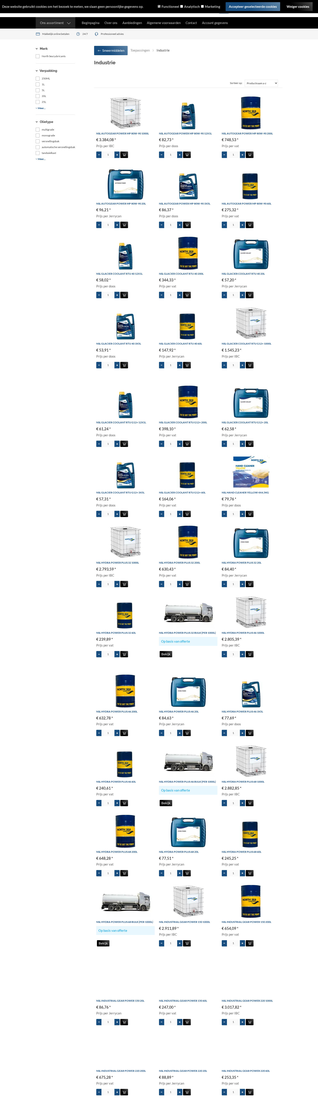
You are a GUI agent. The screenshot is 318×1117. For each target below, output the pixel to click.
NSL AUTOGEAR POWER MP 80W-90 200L (247, 133)
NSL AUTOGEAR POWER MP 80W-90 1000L (122, 133)
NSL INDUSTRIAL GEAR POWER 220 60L (246, 1070)
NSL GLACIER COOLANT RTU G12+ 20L (245, 422)
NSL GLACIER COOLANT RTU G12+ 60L (182, 492)
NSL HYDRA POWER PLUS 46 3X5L (242, 711)
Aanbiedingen (132, 23)
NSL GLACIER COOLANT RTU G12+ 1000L (246, 343)
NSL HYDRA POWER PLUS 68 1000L (243, 781)
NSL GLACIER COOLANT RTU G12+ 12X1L (121, 422)
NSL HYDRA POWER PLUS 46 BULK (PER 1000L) (187, 781)
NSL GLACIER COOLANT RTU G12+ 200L (183, 422)
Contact (191, 23)
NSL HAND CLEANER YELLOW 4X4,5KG (245, 492)
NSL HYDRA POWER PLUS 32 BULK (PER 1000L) (187, 632)
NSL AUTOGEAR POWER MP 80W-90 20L (121, 203)
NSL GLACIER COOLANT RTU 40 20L (243, 273)
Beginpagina (91, 23)
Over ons (110, 23)
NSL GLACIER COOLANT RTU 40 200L (181, 273)
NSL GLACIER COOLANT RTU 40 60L (180, 343)
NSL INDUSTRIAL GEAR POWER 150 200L (246, 922)
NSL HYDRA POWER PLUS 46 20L (179, 711)
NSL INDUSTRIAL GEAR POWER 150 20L (120, 1000)
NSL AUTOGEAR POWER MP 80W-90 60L (246, 203)
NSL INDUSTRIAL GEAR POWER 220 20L (183, 1070)
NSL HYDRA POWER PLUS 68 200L (116, 851)
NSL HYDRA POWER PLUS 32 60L (116, 632)
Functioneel (170, 6)
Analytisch (192, 6)
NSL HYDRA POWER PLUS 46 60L (116, 781)
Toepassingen (140, 50)
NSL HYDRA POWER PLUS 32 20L (241, 562)
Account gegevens (215, 23)
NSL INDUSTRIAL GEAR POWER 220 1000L (247, 1000)
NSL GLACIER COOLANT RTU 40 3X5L (118, 343)
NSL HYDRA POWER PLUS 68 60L (241, 851)
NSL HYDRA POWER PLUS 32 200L (179, 562)
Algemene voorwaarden (164, 23)
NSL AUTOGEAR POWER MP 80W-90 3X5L (184, 203)
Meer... (41, 108)
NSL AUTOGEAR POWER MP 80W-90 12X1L (185, 133)
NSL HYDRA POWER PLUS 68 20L (179, 851)
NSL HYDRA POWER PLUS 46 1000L (243, 632)
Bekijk (165, 654)
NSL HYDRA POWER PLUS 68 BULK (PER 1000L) (124, 922)
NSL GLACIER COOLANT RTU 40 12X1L (119, 273)
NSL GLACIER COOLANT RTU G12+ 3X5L (120, 492)
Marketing (212, 6)
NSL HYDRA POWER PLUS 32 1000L (117, 562)
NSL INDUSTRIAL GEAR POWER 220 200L (121, 1070)
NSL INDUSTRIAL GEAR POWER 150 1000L (184, 922)
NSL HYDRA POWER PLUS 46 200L (116, 711)
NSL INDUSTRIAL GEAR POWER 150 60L (183, 1000)
